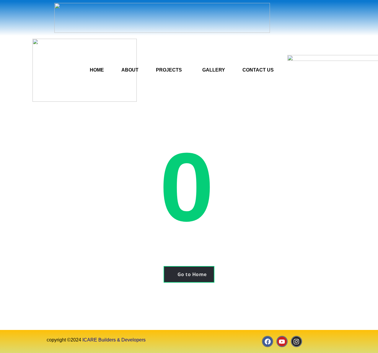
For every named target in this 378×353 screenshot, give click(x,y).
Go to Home (192, 274)
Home (97, 69)
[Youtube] (282, 341)
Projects (169, 69)
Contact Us (258, 69)
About (130, 69)
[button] (170, 70)
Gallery (213, 69)
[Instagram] (296, 341)
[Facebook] (267, 341)
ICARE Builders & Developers (114, 339)
